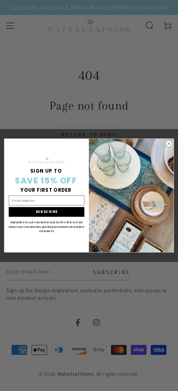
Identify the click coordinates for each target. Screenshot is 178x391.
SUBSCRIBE (47, 212)
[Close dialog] (168, 143)
